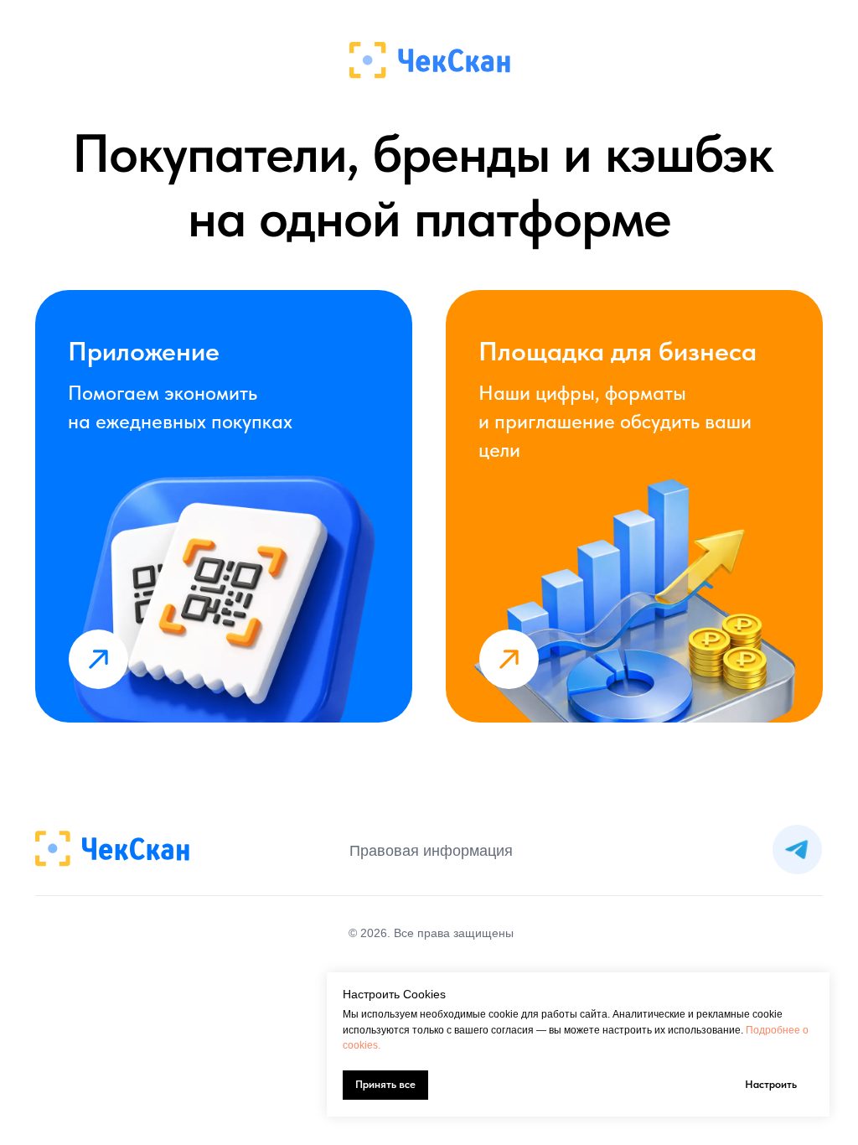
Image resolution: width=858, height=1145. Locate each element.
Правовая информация (431, 850)
